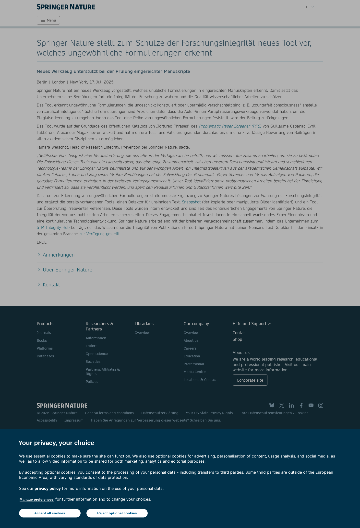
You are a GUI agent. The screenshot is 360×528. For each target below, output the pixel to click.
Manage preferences (37, 499)
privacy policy (48, 488)
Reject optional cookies (117, 513)
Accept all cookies (49, 513)
